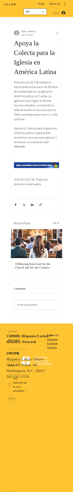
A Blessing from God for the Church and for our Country (32, 265)
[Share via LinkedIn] (32, 204)
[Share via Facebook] (15, 204)
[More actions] (57, 33)
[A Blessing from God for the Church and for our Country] (36, 243)
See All (56, 222)
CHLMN (10, 4)
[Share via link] (40, 204)
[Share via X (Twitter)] (23, 204)
